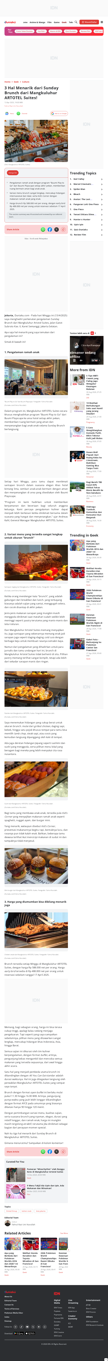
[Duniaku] (10, 22)
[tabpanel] (36, 200)
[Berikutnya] (68, 1249)
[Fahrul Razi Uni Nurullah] (7, 1223)
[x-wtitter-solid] (56, 229)
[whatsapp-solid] (43, 229)
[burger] (102, 22)
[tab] (13, 172)
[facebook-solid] (50, 229)
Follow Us (8, 1327)
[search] (76, 22)
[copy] (63, 229)
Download (8, 1333)
